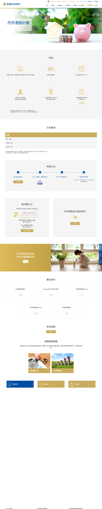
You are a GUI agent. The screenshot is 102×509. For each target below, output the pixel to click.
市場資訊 (68, 5)
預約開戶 (18, 182)
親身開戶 (77, 384)
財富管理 (59, 5)
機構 (52, 5)
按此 (22, 151)
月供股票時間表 (81, 103)
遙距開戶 (15, 384)
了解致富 (74, 5)
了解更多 (75, 223)
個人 (47, 5)
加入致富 (81, 5)
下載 (51, 78)
